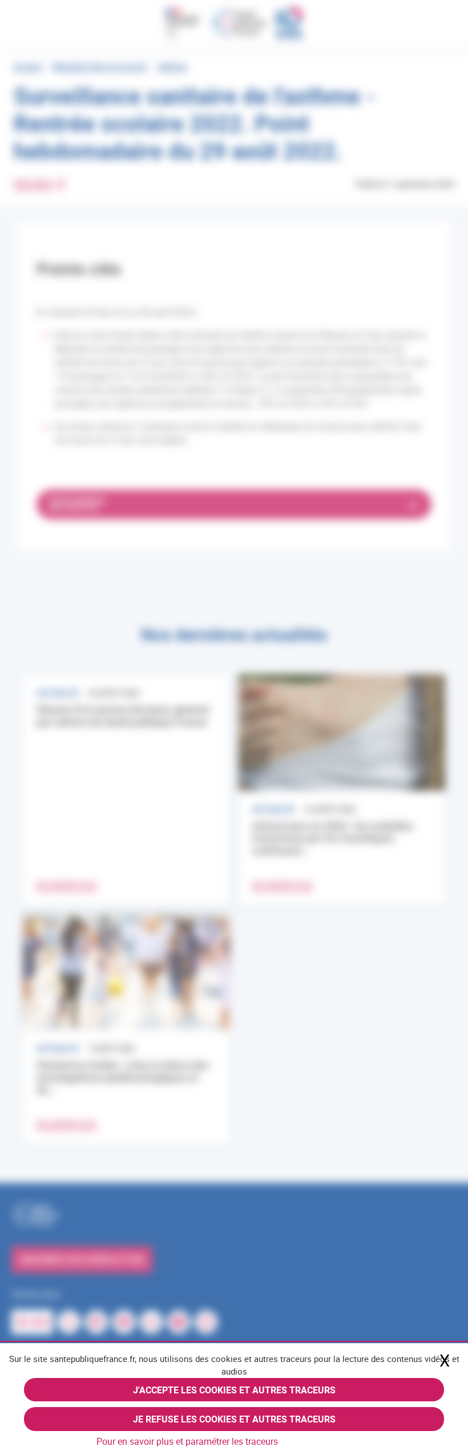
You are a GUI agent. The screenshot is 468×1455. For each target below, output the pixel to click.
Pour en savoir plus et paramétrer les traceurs (187, 1441)
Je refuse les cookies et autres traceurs (234, 1419)
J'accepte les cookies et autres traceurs (234, 1390)
